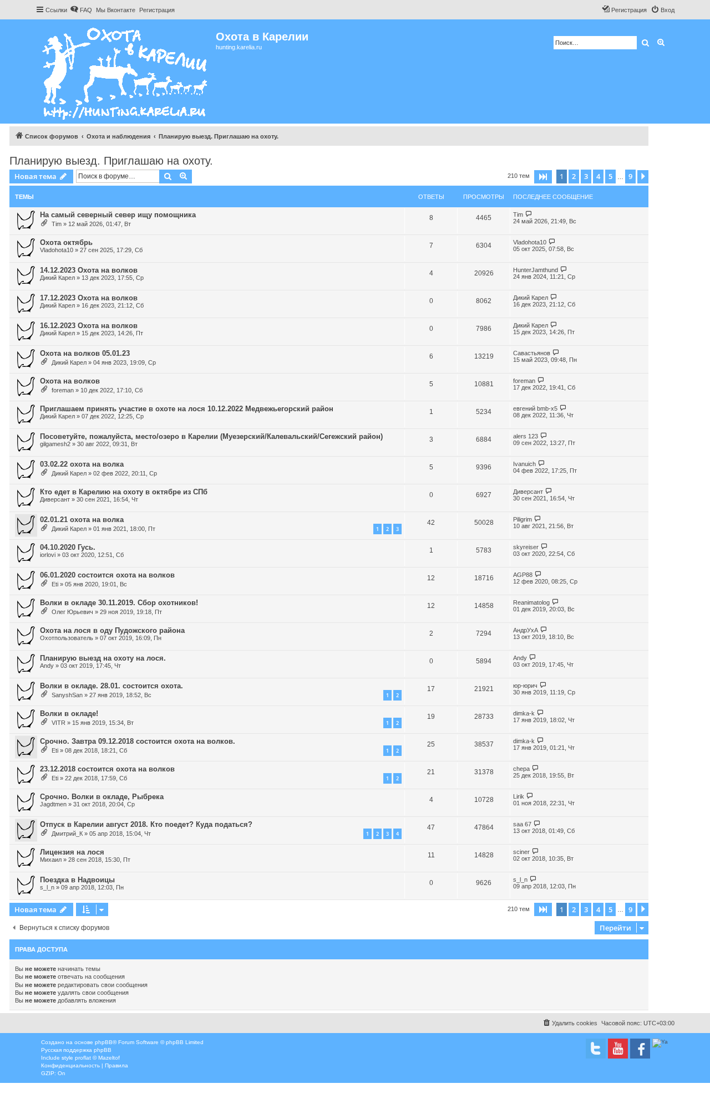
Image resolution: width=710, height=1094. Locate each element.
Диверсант (55, 499)
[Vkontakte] (596, 1049)
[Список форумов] (126, 71)
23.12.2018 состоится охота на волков (107, 769)
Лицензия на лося (72, 852)
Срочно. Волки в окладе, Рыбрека (102, 797)
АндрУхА (525, 630)
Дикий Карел (57, 277)
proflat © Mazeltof (97, 1058)
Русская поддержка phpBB (76, 1050)
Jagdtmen (53, 804)
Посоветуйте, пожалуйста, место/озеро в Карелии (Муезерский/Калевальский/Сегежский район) (211, 436)
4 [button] (598, 176)
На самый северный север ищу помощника (118, 215)
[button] (543, 176)
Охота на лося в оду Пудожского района (112, 630)
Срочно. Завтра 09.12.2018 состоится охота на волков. (137, 741)
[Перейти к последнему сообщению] (529, 214)
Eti (55, 584)
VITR (58, 722)
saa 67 (522, 824)
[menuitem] (81, 10)
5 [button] (610, 176)
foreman (63, 390)
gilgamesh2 (55, 444)
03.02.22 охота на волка (82, 464)
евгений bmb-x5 (535, 408)
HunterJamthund (535, 270)
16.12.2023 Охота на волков (89, 325)
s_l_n (47, 887)
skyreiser (526, 547)
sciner (521, 851)
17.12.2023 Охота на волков (89, 298)
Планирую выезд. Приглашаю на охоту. (111, 161)
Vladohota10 (56, 250)
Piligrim (522, 519)
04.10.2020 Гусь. (67, 547)
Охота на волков (70, 381)
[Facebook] (640, 1049)
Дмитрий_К (67, 833)
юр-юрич (525, 685)
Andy (47, 665)
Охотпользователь (66, 638)
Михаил (51, 859)
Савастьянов (531, 353)
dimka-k (524, 713)
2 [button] (574, 176)
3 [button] (586, 176)
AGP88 (522, 574)
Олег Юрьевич (72, 612)
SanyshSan (67, 695)
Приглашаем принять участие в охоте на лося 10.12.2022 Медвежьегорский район (186, 409)
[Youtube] (618, 1049)
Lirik (518, 796)
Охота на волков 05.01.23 (85, 353)
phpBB (104, 1042)
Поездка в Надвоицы (77, 880)
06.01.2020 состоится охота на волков (107, 575)
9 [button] (630, 176)
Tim (57, 224)
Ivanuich (524, 464)
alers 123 (525, 436)
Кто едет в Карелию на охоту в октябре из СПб (123, 492)
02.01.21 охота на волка (82, 519)
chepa (521, 768)
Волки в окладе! (69, 713)
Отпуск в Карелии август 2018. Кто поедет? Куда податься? (146, 824)
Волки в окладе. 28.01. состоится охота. (111, 686)
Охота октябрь (66, 242)
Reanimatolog (531, 602)
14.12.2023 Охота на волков (89, 270)
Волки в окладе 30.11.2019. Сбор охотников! (119, 603)
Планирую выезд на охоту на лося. (103, 658)
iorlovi (47, 554)
